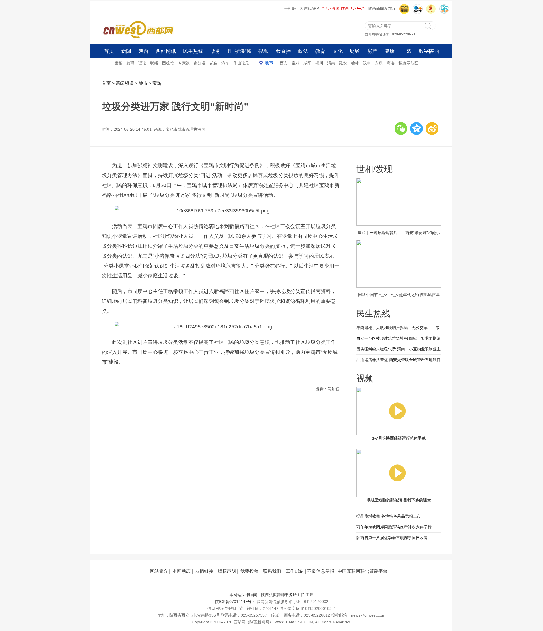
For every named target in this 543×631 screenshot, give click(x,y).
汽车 (225, 63)
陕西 (143, 51)
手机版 (290, 8)
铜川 (319, 63)
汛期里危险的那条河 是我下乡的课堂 (399, 500)
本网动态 (182, 571)
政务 (215, 51)
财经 (355, 51)
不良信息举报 (320, 571)
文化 (338, 51)
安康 (379, 63)
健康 (389, 51)
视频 (263, 51)
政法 (303, 51)
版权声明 (227, 571)
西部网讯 (166, 51)
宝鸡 (295, 63)
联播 (154, 63)
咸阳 (307, 63)
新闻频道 (125, 83)
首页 (109, 51)
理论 (142, 63)
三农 (407, 51)
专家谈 (184, 63)
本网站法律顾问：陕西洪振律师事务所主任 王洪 (271, 595)
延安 (343, 63)
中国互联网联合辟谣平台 (362, 571)
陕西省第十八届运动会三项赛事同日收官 (392, 537)
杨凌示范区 (408, 63)
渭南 (331, 63)
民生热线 (193, 51)
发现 (130, 63)
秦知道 (200, 63)
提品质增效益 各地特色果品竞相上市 (388, 516)
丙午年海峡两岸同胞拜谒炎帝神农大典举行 (394, 527)
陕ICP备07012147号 (233, 601)
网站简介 (159, 571)
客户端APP (309, 8)
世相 (118, 63)
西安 (284, 63)
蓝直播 (283, 51)
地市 (268, 63)
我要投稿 (249, 571)
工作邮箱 (295, 571)
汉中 (367, 63)
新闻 (126, 51)
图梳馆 (168, 63)
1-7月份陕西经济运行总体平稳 (399, 438)
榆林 (355, 63)
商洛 (391, 63)
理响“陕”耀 (239, 51)
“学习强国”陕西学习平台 (343, 8)
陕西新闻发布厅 (382, 8)
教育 (320, 51)
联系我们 (272, 571)
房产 (372, 51)
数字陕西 (429, 51)
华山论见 (241, 63)
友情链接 (204, 571)
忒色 (213, 63)
